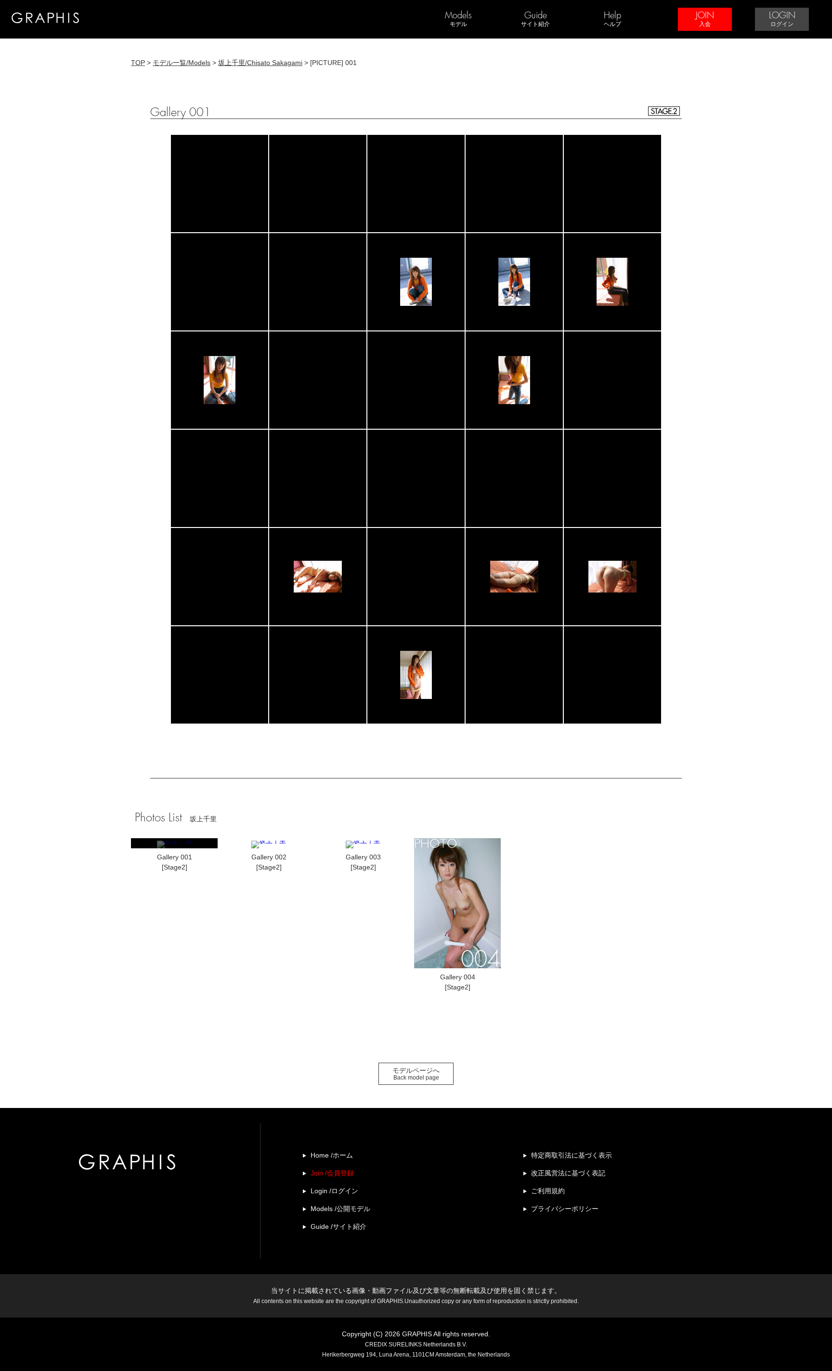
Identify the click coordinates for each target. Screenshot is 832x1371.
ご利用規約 (548, 1191)
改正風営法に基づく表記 (568, 1173)
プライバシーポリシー (564, 1209)
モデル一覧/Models (181, 62)
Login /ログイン (334, 1191)
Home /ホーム (332, 1155)
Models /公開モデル (340, 1209)
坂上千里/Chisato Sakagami (260, 62)
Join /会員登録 (332, 1173)
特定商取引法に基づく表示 (571, 1155)
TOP (138, 62)
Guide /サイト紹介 (338, 1226)
